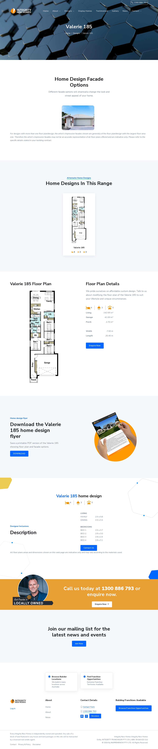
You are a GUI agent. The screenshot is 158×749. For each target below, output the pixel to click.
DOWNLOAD (19, 453)
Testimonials (102, 11)
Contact (13, 744)
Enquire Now (95, 345)
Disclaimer (37, 744)
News (125, 11)
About (48, 712)
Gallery (115, 11)
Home (46, 11)
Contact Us (89, 547)
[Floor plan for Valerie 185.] (44, 336)
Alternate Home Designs (79, 178)
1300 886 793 (140, 2)
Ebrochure (95, 716)
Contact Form (89, 707)
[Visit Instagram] (86, 716)
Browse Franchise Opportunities (133, 708)
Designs (76, 33)
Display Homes (85, 11)
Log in (12, 708)
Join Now (79, 643)
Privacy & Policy (24, 744)
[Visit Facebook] (81, 716)
